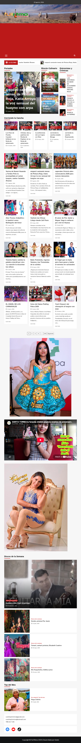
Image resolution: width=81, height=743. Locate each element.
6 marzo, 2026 (60, 267)
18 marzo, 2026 (36, 267)
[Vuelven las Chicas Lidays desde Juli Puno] (40, 207)
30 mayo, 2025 (36, 647)
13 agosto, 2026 (11, 183)
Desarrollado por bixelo (51, 740)
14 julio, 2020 (36, 702)
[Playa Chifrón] (17, 699)
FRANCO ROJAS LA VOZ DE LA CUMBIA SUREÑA (70, 87)
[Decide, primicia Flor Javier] (17, 621)
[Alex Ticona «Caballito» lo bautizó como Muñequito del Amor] (15, 207)
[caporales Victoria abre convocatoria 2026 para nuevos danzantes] (65, 161)
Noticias (58, 166)
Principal (36, 86)
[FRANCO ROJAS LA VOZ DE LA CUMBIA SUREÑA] (62, 86)
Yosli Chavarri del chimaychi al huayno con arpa (65, 306)
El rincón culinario (48, 74)
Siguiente (50, 333)
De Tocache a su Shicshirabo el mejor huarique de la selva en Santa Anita (50, 82)
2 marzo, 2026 (35, 309)
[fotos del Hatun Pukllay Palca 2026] (40, 294)
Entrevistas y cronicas (70, 81)
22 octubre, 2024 (11, 145)
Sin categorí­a (34, 697)
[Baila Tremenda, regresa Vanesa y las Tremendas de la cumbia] (40, 249)
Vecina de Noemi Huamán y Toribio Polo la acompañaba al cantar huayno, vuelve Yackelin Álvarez (16, 176)
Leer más (8, 196)
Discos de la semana (11, 600)
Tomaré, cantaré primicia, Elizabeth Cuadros (46, 645)
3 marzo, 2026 (10, 309)
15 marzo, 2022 (70, 139)
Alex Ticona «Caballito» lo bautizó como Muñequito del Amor (38, 99)
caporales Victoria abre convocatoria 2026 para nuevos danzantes (64, 173)
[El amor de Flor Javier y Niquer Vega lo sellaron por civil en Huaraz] (65, 207)
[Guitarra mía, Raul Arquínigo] (40, 584)
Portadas (29, 86)
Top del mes (41, 697)
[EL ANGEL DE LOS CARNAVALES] (15, 294)
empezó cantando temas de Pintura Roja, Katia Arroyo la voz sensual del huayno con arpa (44, 62)
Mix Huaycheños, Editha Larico (42, 670)
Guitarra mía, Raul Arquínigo (18, 603)
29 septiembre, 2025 (12, 605)
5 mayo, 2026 (31, 111)
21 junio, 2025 (36, 623)
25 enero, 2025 (48, 111)
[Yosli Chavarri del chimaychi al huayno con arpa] (65, 294)
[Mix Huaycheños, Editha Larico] (17, 669)
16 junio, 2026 (60, 178)
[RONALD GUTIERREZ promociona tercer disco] (62, 99)
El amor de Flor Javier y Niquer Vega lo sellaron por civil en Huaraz (64, 220)
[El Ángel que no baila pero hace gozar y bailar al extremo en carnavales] (65, 249)
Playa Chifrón (35, 699)
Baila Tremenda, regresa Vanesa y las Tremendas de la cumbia (39, 262)
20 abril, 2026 (60, 225)
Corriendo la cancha (9, 127)
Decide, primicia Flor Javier (40, 621)
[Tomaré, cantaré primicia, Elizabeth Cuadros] (17, 645)
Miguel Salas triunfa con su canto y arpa (70, 114)
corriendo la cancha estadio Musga (55, 135)
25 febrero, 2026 (61, 311)
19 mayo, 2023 (40, 139)
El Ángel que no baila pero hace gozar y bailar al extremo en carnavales (65, 262)
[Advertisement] (40, 38)
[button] (6, 55)
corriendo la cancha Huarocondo (69, 135)
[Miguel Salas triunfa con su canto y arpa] (62, 113)
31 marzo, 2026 (11, 269)
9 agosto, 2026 (35, 181)
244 (45, 333)
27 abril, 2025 (47, 89)
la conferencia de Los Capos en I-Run (40, 135)
